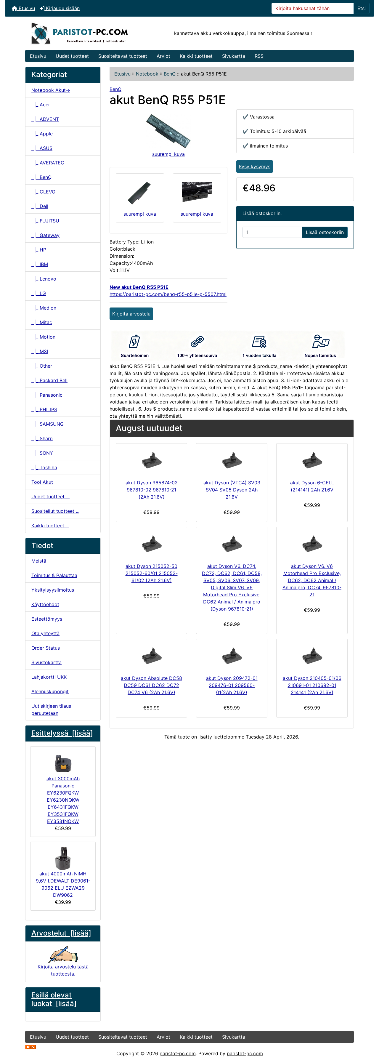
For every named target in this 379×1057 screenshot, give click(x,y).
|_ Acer (40, 105)
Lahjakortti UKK (49, 677)
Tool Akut (42, 482)
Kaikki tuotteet (196, 56)
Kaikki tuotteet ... (50, 525)
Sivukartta (233, 56)
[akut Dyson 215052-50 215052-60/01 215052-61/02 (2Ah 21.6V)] (151, 543)
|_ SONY (42, 453)
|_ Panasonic (46, 395)
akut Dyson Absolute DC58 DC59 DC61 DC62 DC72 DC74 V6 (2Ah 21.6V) (151, 685)
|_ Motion (43, 337)
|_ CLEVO (43, 192)
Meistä (38, 561)
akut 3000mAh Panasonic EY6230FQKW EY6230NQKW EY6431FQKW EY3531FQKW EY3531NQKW (63, 800)
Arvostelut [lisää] (61, 933)
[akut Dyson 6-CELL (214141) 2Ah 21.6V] (312, 460)
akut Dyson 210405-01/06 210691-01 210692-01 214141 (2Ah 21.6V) (312, 685)
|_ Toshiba (44, 467)
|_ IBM (39, 264)
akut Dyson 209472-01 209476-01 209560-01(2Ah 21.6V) (232, 685)
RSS (259, 56)
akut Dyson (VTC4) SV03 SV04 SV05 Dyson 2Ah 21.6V (231, 490)
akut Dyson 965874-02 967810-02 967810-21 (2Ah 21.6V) (152, 490)
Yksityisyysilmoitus (52, 590)
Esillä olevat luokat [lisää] (54, 999)
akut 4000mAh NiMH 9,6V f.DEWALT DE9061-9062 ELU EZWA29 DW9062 (63, 884)
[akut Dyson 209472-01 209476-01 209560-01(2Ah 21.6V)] (231, 655)
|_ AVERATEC (47, 163)
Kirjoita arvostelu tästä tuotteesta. (63, 970)
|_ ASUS (41, 148)
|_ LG (38, 293)
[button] (368, 1027)
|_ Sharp (42, 438)
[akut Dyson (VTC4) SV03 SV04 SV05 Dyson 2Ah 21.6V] (231, 460)
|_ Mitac (41, 322)
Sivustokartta (46, 662)
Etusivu (26, 8)
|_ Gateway (45, 235)
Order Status (45, 648)
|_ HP (38, 250)
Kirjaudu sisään (62, 8)
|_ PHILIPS (44, 409)
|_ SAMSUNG (47, 424)
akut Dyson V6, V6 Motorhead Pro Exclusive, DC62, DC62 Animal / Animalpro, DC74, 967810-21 (311, 580)
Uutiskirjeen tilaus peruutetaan (51, 709)
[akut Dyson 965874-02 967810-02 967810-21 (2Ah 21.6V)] (151, 460)
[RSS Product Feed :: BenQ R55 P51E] (30, 1046)
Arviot (163, 56)
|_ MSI (39, 351)
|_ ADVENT (45, 119)
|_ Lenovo (43, 279)
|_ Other (41, 366)
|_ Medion (43, 308)
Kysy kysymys (254, 166)
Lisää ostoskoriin (325, 232)
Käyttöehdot (45, 604)
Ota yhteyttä (45, 633)
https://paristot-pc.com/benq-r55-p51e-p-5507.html (168, 294)
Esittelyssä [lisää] (62, 733)
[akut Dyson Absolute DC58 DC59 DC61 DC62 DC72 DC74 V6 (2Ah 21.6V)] (151, 655)
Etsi (361, 8)
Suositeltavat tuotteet (122, 56)
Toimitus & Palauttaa (54, 575)
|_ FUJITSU (45, 221)
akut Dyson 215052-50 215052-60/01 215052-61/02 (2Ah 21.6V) (152, 573)
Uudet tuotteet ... (50, 496)
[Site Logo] (80, 33)
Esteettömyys (46, 619)
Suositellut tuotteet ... (55, 511)
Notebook (147, 74)
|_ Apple (42, 134)
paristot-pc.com (178, 1053)
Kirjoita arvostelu (131, 314)
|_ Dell (39, 206)
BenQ (170, 74)
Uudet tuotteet (72, 56)
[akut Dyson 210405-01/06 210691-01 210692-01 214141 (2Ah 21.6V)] (312, 655)
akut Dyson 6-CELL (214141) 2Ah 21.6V (312, 486)
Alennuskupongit (50, 691)
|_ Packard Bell (49, 380)
